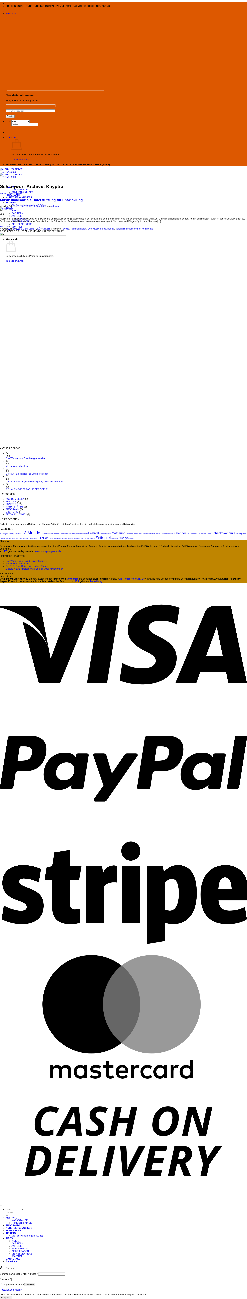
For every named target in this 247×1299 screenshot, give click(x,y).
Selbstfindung (107, 229)
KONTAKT (16, 227)
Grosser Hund (137, 534)
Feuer (101, 534)
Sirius (238, 534)
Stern (17, 538)
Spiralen (8, 538)
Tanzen (119, 229)
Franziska (107, 534)
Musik (96, 229)
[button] (11, 13)
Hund (165, 534)
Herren (152, 534)
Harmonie (146, 534)
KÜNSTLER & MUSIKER (19, 197)
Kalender (180, 533)
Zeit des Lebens (89, 538)
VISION (15, 210)
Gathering (118, 533)
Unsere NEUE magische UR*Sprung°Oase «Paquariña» (34, 481)
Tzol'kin (43, 538)
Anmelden (29, 1285)
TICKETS (11, 202)
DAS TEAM (17, 213)
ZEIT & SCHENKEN (16, 514)
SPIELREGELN (19, 1248)
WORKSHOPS (13, 1230)
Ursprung (52, 538)
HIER (76, 581)
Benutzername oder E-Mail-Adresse (19, 1274)
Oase (209, 534)
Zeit (81, 538)
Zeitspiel (103, 537)
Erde (66, 534)
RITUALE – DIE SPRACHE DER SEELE (27, 489)
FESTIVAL (11, 501)
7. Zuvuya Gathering (7, 534)
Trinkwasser (33, 538)
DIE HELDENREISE (21, 224)
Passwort (5, 1279)
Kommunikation (78, 229)
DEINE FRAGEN (20, 1251)
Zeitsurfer (114, 538)
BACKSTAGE (13, 1259)
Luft (199, 534)
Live (89, 229)
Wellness (77, 538)
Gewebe (129, 534)
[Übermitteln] (7, 1215)
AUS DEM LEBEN (6, 193)
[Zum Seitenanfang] (1, 1205)
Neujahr (203, 534)
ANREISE (16, 216)
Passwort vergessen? (11, 1290)
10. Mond (18, 534)
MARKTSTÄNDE (14, 507)
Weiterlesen (7, 226)
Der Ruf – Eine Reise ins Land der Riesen (27, 474)
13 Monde (31, 532)
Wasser (70, 538)
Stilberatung (24, 538)
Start (13, 538)
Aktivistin (56, 534)
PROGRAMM (13, 195)
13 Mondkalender (47, 534)
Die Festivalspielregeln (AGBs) (27, 1236)
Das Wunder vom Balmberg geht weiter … (27, 458)
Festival (93, 533)
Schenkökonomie (223, 533)
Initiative (170, 534)
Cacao (62, 534)
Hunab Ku (159, 534)
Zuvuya (123, 538)
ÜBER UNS (12, 512)
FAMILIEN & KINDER (22, 192)
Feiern (85, 534)
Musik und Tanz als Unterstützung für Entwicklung (41, 200)
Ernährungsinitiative (76, 534)
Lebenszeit (193, 534)
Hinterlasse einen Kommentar (138, 229)
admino (55, 206)
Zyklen (131, 538)
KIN (188, 534)
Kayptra (65, 229)
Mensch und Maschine (17, 466)
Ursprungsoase (61, 538)
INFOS (9, 1238)
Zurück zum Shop (20, 159)
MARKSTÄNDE (19, 189)
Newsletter (72, 579)
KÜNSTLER (18, 193)
